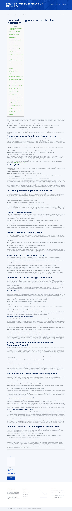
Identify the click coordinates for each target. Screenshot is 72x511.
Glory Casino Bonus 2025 (13, 70)
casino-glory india (60, 3)
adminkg (14, 14)
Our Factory (25, 496)
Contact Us (25, 498)
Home (53, 3)
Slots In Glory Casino (13, 103)
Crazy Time (11, 74)
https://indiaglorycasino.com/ (20, 162)
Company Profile (26, 492)
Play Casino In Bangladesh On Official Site (58, 4)
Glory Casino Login (12, 83)
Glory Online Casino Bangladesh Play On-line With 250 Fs (11, 472)
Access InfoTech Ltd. (37, 508)
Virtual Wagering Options (14, 47)
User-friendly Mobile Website (14, 31)
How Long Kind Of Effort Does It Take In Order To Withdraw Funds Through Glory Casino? (16, 81)
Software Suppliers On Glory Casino (16, 39)
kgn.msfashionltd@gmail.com (58, 495)
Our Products (25, 494)
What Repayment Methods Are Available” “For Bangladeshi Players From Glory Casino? (15, 110)
